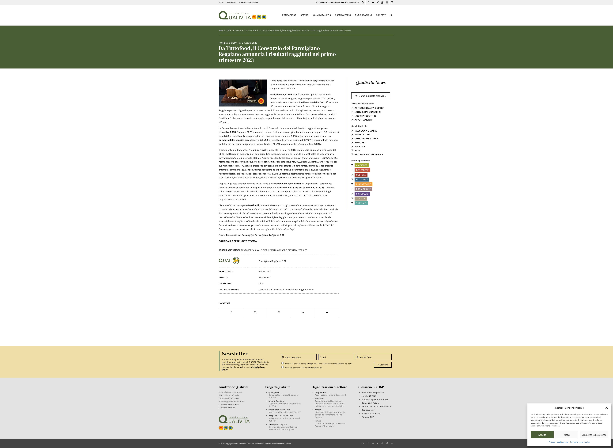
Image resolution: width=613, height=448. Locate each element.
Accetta (542, 434)
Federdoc (319, 398)
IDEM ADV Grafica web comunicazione (275, 444)
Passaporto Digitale (278, 424)
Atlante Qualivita (276, 401)
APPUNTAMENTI (363, 119)
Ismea (318, 421)
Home (221, 2)
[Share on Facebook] (231, 312)
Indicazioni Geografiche (373, 392)
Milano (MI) (265, 271)
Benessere (362, 170)
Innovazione (363, 184)
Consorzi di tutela (287, 250)
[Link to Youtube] (382, 2)
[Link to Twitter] (363, 2)
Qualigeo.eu (274, 392)
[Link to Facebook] (368, 2)
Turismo (361, 203)
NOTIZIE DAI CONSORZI (368, 111)
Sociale (360, 198)
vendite (303, 250)
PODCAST (360, 146)
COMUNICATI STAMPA (366, 138)
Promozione (363, 189)
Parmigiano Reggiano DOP (272, 261)
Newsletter (231, 2)
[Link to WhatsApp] (392, 2)
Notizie (223, 43)
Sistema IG (234, 43)
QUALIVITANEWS (235, 30)
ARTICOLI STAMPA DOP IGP (369, 107)
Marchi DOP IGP (369, 396)
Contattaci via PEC (227, 407)
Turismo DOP (368, 417)
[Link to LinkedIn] (372, 2)
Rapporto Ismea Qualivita (281, 415)
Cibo (261, 283)
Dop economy (368, 410)
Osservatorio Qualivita (279, 409)
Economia (362, 179)
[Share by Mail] (327, 312)
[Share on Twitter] (255, 312)
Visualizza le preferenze (594, 434)
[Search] (391, 15)
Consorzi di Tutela (370, 403)
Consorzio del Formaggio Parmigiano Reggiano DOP (286, 289)
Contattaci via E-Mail (229, 404)
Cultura (361, 174)
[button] (606, 407)
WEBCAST (360, 142)
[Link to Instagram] (387, 2)
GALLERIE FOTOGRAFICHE (369, 154)
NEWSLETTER (362, 134)
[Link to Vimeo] (377, 2)
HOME (222, 30)
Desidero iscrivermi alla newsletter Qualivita (303, 368)
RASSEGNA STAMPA (366, 130)
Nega (567, 434)
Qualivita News (371, 82)
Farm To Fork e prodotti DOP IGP (376, 406)
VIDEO (358, 150)
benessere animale (251, 250)
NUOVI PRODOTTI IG (366, 115)
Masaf (318, 409)
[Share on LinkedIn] (303, 312)
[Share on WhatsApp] (279, 312)
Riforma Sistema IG (371, 413)
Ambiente (361, 165)
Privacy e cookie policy (559, 442)
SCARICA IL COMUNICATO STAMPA (238, 241)
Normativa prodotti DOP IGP (375, 399)
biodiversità (269, 250)
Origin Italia (320, 392)
